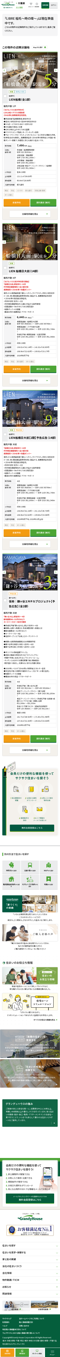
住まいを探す (9, 1245)
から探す (11, 870)
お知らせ (6, 1286)
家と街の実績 (9, 1259)
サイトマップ (6, 1318)
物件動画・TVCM (10, 1280)
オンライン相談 (37, 1353)
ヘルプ (4, 1325)
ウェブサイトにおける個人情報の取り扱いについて (21, 1333)
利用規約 (5, 1322)
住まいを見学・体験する (14, 1252)
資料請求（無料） (43, 202)
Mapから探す (38, 47)
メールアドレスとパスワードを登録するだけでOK (30, 1198)
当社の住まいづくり (12, 1266)
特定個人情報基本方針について (14, 1329)
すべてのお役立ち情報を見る (44, 1020)
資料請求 (22, 1353)
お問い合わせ (24, 1325)
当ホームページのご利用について (31, 1318)
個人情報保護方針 (26, 1322)
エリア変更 (19, 7)
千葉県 (21, 3)
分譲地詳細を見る (30, 213)
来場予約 (17, 202)
